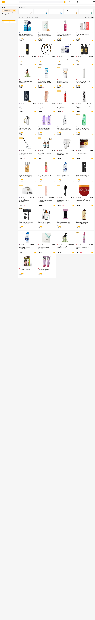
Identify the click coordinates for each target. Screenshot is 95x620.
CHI (73, 103)
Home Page (4, 4)
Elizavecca (72, 79)
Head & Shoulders (33, 244)
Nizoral (34, 32)
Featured (91, 17)
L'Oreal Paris (52, 126)
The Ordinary (52, 150)
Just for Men (33, 268)
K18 (92, 32)
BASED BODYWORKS (90, 103)
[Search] (65, 2)
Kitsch (53, 56)
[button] (71, 2)
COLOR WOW (71, 126)
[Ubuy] (3, 2)
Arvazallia (91, 197)
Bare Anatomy (33, 126)
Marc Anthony (71, 32)
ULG (35, 150)
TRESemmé (34, 56)
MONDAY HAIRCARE (52, 197)
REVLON (72, 197)
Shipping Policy (4, 14)
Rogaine (72, 56)
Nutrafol (53, 32)
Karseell (91, 150)
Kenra (92, 79)
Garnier (91, 126)
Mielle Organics (33, 79)
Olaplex (72, 150)
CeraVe (53, 79)
